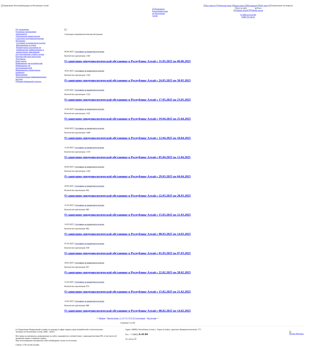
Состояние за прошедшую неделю (30, 43)
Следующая (140, 318)
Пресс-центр (21, 61)
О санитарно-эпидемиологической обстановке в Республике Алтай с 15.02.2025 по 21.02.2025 (127, 291)
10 (133, 318)
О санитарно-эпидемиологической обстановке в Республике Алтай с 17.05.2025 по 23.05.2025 (127, 99)
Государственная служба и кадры (30, 54)
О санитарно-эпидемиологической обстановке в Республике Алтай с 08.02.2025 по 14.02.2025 (127, 310)
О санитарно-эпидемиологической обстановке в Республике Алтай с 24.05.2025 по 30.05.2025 (127, 80)
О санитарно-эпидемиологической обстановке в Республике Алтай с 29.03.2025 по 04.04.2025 (127, 176)
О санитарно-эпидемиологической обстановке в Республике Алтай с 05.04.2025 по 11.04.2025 (127, 157)
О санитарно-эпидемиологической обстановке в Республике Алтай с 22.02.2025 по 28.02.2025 (127, 272)
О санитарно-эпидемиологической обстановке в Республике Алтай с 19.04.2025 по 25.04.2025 (127, 118)
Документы (21, 59)
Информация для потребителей (29, 63)
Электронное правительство (28, 36)
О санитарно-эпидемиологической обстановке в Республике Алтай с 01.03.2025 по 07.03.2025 (127, 253)
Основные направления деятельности (26, 33)
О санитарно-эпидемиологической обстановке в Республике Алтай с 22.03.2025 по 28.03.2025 (127, 195)
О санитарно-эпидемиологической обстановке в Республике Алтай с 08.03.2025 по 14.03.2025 (127, 234)
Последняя (151, 318)
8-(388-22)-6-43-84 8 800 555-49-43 (248, 16)
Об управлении (22, 29)
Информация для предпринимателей (24, 67)
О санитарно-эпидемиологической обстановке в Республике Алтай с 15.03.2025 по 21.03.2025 (127, 214)
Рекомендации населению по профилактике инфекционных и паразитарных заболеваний (30, 49)
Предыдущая (112, 318)
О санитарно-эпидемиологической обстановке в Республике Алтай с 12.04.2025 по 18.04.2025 (127, 138)
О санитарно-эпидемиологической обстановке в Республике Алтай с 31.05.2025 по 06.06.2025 (127, 61)
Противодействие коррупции (28, 57)
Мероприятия (21, 75)
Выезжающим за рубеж (26, 45)
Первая (102, 318)
